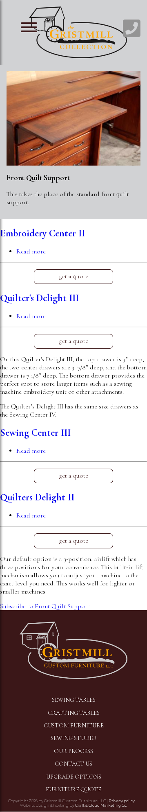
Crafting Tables (74, 712)
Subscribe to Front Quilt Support (44, 606)
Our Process (73, 751)
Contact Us (73, 763)
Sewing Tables (74, 699)
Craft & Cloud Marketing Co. (101, 805)
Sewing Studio (73, 738)
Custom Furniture (74, 725)
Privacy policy (122, 801)
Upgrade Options (73, 776)
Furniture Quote (73, 789)
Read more (31, 251)
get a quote (73, 276)
